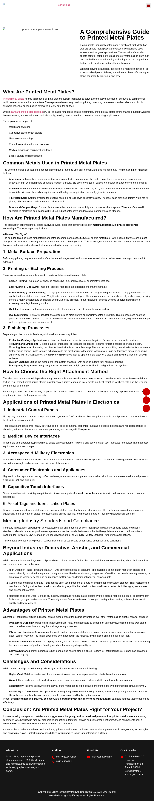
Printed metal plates (13, 98)
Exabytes (77, 795)
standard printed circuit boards (27, 112)
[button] (148, 5)
